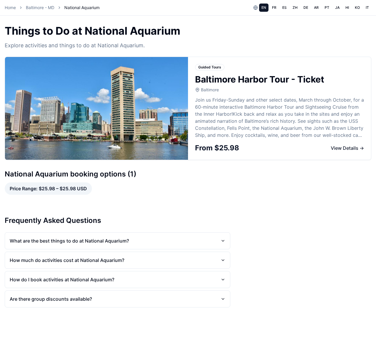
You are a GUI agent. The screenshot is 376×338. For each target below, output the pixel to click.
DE (305, 7)
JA (337, 7)
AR (316, 7)
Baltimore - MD (40, 7)
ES (284, 7)
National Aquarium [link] (82, 7)
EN (263, 7)
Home (10, 7)
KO (357, 7)
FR (274, 7)
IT (367, 7)
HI (347, 7)
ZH (295, 7)
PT (327, 7)
